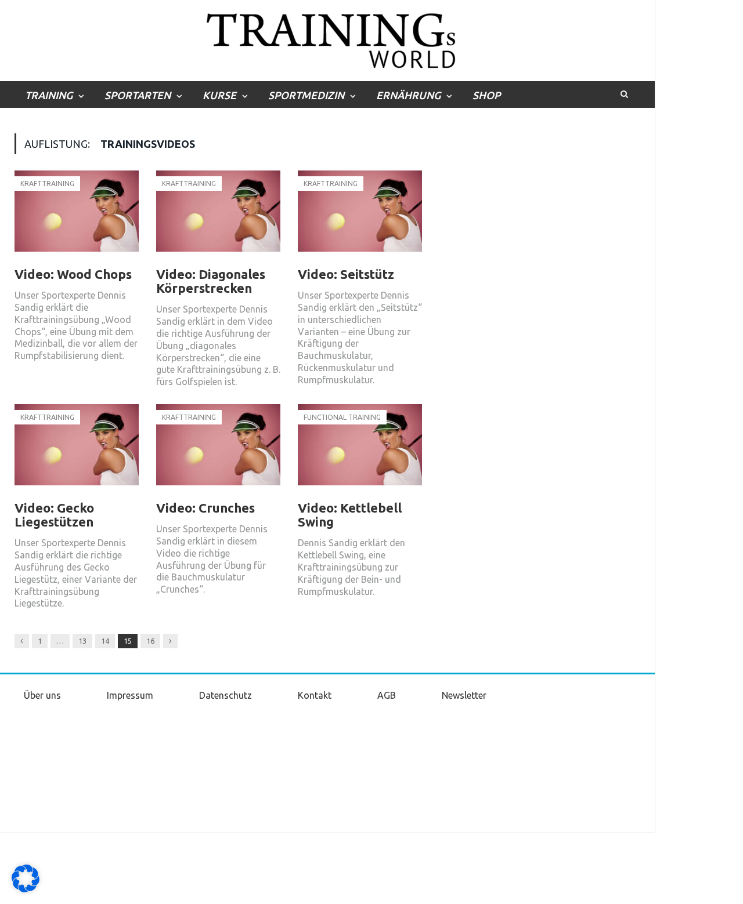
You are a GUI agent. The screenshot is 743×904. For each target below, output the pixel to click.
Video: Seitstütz (346, 274)
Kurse (219, 95)
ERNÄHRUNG (408, 95)
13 (82, 641)
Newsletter (464, 695)
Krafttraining (47, 183)
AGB (386, 695)
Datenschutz (225, 695)
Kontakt (314, 695)
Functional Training (342, 417)
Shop (486, 95)
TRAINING (49, 95)
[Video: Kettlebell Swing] (360, 450)
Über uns (42, 695)
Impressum (130, 695)
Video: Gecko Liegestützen (54, 514)
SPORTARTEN (137, 95)
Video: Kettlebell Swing (350, 514)
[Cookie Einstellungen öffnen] (25, 889)
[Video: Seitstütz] (360, 216)
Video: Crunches (205, 507)
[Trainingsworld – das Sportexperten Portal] (328, 38)
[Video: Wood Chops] (77, 216)
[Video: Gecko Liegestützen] (77, 450)
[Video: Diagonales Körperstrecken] (218, 216)
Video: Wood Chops (73, 274)
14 (105, 641)
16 (150, 641)
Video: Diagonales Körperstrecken (210, 281)
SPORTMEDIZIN (306, 95)
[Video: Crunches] (218, 450)
